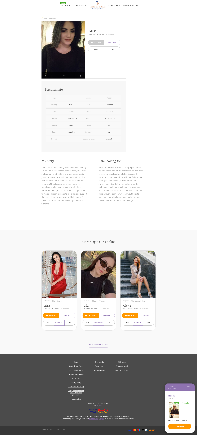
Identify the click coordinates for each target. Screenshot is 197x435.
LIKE (112, 49)
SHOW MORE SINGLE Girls (98, 344)
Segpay (101, 418)
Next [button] (81, 76)
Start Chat (180, 426)
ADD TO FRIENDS (50, 18)
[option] (63, 50)
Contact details (130, 6)
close (188, 386)
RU (95, 406)
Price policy (114, 6)
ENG (101, 406)
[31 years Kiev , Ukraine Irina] (59, 274)
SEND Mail (112, 42)
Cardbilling (93, 418)
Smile (96, 49)
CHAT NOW (97, 42)
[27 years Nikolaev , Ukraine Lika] (98, 274)
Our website (80, 6)
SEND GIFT (60, 323)
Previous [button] (45, 76)
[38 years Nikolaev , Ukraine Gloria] (138, 274)
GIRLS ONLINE (65, 6)
